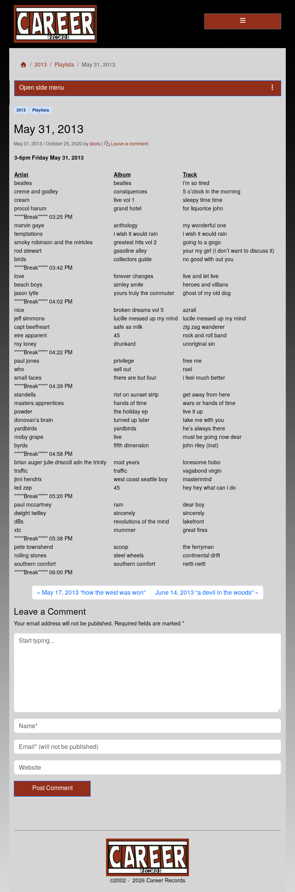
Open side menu (41, 87)
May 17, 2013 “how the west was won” (94, 592)
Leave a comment (129, 143)
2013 (41, 64)
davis (95, 143)
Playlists (64, 64)
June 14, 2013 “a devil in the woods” (204, 592)
